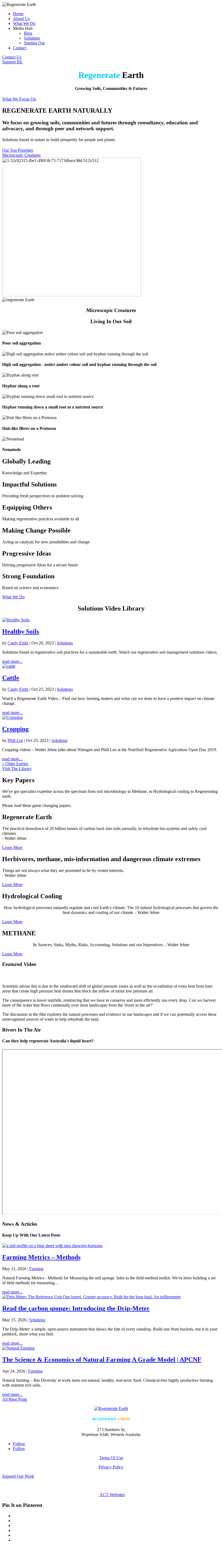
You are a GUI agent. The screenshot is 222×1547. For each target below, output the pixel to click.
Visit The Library (17, 768)
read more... (12, 661)
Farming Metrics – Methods (41, 1257)
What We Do (24, 23)
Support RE (12, 62)
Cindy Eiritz (18, 643)
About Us (21, 18)
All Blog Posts (14, 1399)
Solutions (32, 38)
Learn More (12, 847)
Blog (28, 33)
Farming (36, 1268)
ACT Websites (112, 1494)
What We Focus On (19, 99)
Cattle (10, 677)
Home (18, 13)
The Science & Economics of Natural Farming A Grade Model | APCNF (101, 1359)
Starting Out (34, 43)
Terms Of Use (111, 1457)
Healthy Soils (20, 631)
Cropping (15, 728)
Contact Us (11, 57)
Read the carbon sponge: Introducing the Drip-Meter (76, 1308)
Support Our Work (18, 1476)
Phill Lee (15, 740)
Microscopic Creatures (21, 155)
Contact (19, 48)
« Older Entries (15, 763)
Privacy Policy (111, 1467)
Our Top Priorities (17, 150)
